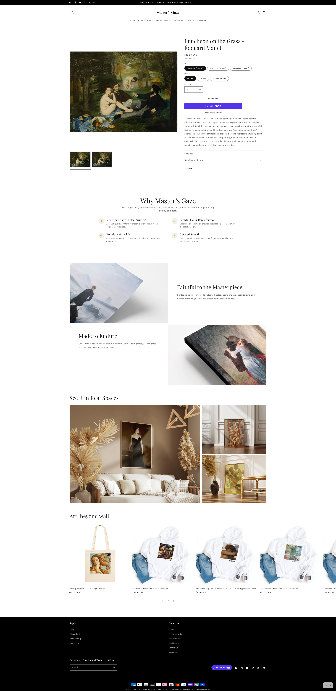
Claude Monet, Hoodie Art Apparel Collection (279, 589)
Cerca (72, 629)
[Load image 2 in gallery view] (102, 159)
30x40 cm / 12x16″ (195, 68)
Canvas (203, 78)
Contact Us (74, 643)
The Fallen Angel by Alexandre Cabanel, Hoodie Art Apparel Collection (226, 589)
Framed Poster (219, 78)
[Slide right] (174, 601)
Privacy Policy (75, 634)
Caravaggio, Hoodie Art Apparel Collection (150, 589)
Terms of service (187, 689)
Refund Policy (75, 638)
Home (171, 629)
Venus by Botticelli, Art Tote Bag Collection (87, 589)
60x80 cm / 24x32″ (241, 68)
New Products (175, 638)
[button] (72, 12)
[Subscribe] (114, 667)
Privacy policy (174, 689)
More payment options (213, 112)
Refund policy (162, 689)
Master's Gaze (136, 690)
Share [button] (189, 168)
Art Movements (175, 634)
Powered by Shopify (148, 690)
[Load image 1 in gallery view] (80, 159)
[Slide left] (162, 601)
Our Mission (174, 643)
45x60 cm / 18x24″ (218, 68)
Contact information (203, 689)
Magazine (173, 652)
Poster (190, 78)
